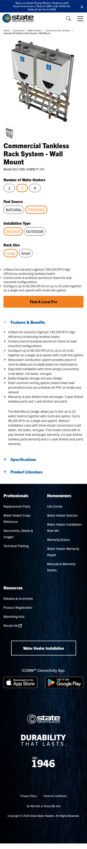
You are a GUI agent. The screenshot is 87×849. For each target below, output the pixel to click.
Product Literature (26, 471)
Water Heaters (35, 30)
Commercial (18, 30)
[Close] (82, 6)
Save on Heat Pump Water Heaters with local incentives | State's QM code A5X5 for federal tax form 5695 (42, 6)
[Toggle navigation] (80, 18)
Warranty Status (58, 539)
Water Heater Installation (43, 648)
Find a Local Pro (43, 301)
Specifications (23, 459)
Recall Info (11, 625)
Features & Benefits (27, 322)
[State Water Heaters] (19, 18)
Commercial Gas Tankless (58, 30)
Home (6, 30)
